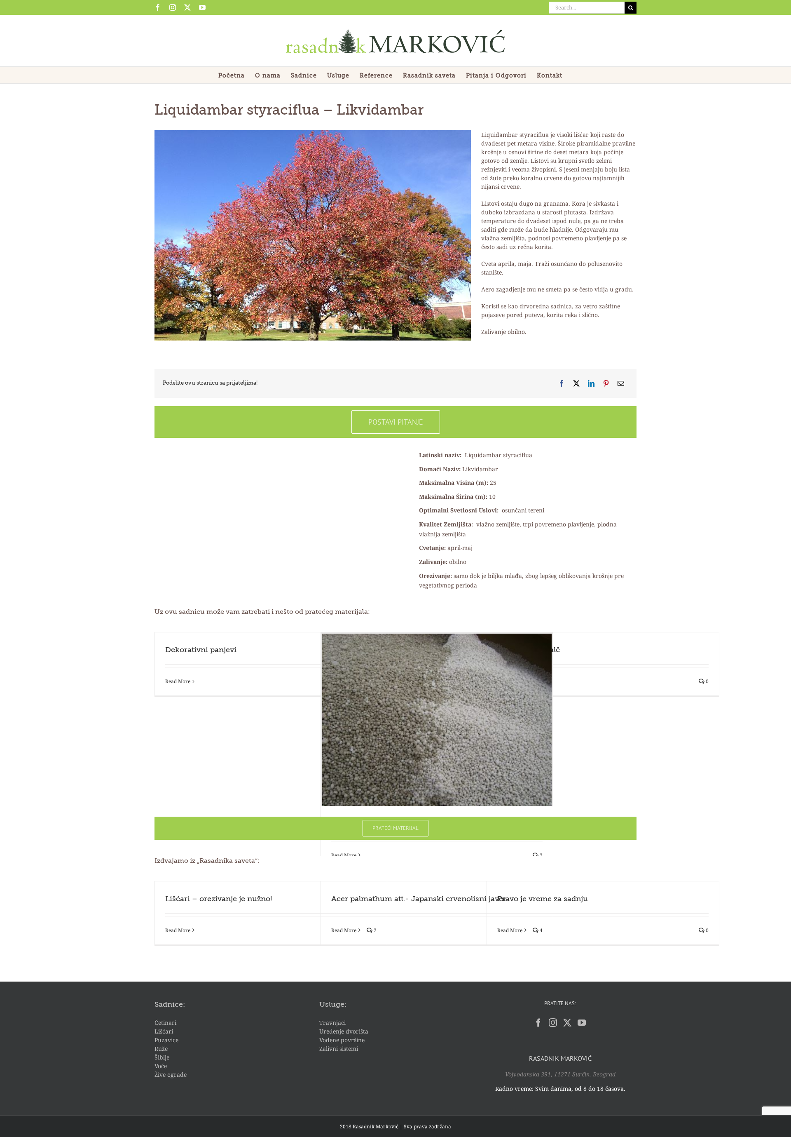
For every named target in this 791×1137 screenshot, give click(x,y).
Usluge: (332, 1004)
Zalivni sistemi (338, 1048)
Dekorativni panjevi (200, 650)
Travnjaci (332, 1023)
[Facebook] (561, 383)
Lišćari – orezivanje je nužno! (218, 899)
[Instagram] (553, 1023)
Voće (160, 1066)
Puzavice (166, 1040)
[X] (576, 383)
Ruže (161, 1048)
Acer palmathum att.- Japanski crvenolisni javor (419, 899)
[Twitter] (567, 1023)
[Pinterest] (606, 383)
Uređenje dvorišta (343, 1031)
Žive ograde (170, 1074)
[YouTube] (582, 1023)
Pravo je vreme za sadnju (542, 899)
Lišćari (163, 1031)
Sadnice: (169, 1004)
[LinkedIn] (591, 383)
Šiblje (161, 1057)
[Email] (620, 383)
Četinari (165, 1023)
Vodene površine (342, 1040)
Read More (177, 681)
